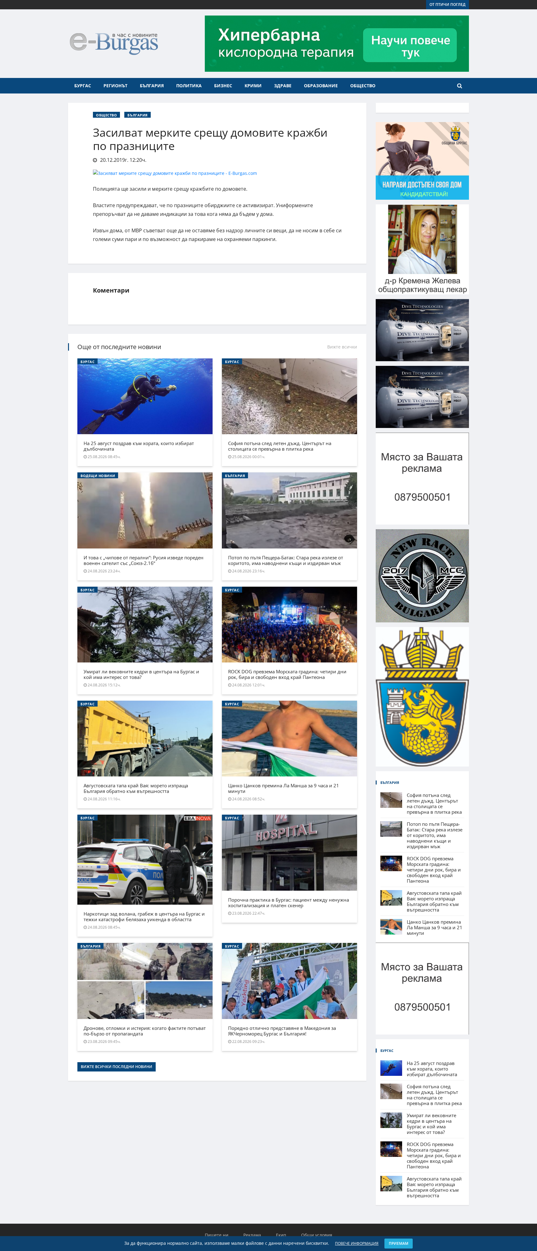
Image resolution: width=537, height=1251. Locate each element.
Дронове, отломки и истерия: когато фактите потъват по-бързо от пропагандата (145, 1031)
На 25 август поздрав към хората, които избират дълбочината (139, 446)
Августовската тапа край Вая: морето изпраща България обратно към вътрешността (136, 788)
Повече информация (357, 1243)
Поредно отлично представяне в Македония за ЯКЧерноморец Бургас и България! (282, 1031)
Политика (189, 86)
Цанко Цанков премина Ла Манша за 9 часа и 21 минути (283, 788)
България (152, 86)
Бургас (82, 86)
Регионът (115, 86)
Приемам (398, 1243)
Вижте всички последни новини (116, 1066)
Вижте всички (342, 347)
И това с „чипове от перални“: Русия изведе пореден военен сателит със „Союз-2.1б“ (144, 560)
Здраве (282, 86)
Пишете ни (216, 1235)
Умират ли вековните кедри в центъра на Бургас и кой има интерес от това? (141, 674)
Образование (321, 86)
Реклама (252, 1235)
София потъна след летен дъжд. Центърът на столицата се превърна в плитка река (279, 446)
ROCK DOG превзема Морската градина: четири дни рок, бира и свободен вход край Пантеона (287, 674)
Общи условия (316, 1235)
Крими (253, 86)
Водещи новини (97, 475)
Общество (362, 86)
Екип (281, 1235)
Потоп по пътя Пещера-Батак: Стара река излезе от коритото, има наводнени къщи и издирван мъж (285, 560)
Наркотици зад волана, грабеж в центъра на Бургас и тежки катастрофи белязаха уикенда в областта (144, 916)
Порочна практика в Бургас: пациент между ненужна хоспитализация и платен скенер (288, 902)
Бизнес (223, 86)
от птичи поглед (447, 4)
